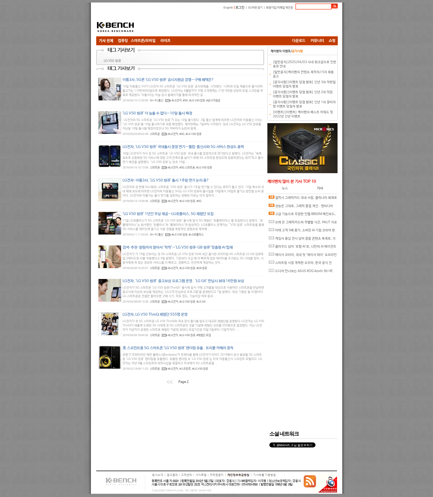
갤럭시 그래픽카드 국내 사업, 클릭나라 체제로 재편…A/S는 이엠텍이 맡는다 (303, 199)
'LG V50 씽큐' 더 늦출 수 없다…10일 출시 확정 (157, 113)
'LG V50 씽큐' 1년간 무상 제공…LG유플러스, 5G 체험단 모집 (168, 214)
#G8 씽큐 (201, 268)
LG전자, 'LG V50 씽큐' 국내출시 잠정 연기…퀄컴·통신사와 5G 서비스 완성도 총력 (183, 147)
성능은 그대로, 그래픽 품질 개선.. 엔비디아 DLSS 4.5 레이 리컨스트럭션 (301, 207)
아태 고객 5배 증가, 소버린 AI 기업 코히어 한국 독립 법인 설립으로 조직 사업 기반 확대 (302, 231)
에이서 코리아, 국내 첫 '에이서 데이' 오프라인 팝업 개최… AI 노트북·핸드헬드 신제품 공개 (303, 256)
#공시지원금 (213, 100)
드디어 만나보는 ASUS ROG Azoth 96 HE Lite (301, 272)
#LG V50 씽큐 (197, 100)
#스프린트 (185, 368)
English (228, 7)
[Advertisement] (246, 24)
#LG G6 (200, 301)
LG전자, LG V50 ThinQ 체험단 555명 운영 (155, 314)
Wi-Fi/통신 (156, 100)
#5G (185, 100)
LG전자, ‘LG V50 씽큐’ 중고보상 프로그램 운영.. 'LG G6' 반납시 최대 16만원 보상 (183, 281)
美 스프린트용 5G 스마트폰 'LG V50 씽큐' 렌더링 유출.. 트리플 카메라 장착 (178, 348)
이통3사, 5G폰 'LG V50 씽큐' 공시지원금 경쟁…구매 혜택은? (168, 80)
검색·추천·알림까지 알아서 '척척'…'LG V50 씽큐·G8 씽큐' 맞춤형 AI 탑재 (178, 247)
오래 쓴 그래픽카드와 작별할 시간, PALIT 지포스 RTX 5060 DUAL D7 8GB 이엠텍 (303, 223)
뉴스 (285, 188)
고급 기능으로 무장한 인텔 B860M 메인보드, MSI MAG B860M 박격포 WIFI (302, 215)
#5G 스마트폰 (187, 167)
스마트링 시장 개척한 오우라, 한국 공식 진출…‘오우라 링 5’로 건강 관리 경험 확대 (300, 264)
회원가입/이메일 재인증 (279, 7)
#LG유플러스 (196, 234)
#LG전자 (177, 100)
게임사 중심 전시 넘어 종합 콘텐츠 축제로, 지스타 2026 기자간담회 (302, 240)
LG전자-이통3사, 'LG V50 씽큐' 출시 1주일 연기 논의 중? (166, 180)
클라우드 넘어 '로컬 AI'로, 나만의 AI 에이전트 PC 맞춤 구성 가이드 (302, 248)
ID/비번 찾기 (255, 7)
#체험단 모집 (203, 335)
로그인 (240, 8)
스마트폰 (155, 134)
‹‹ (170, 382)
